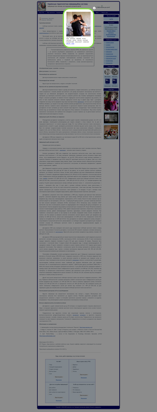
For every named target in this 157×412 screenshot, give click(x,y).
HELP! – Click (70, 43)
